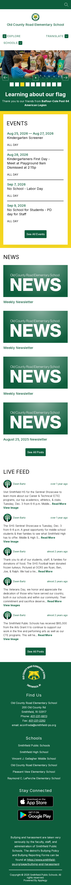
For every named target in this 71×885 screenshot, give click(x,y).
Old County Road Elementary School (34, 765)
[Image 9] (54, 84)
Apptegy (42, 880)
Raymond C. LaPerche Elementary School (33, 778)
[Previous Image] (5, 77)
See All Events (36, 234)
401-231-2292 (37, 720)
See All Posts (35, 452)
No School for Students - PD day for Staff (29, 212)
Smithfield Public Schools (34, 745)
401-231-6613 (38, 716)
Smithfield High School (34, 752)
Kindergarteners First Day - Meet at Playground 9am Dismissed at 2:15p (28, 163)
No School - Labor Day (26, 189)
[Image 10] (59, 84)
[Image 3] (22, 84)
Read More (59, 503)
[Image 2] (17, 84)
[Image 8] (49, 84)
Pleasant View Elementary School (34, 771)
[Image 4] (28, 84)
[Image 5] (33, 84)
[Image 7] (43, 84)
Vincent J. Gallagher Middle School (34, 758)
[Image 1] (12, 84)
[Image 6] (38, 84)
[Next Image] (65, 77)
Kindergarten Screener (26, 138)
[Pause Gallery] (35, 77)
